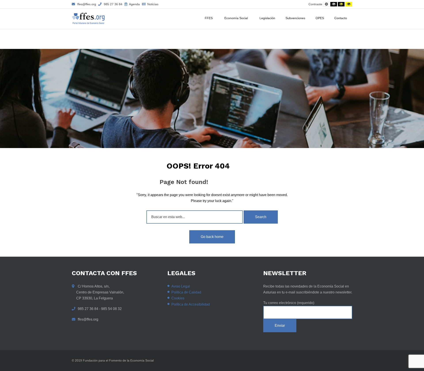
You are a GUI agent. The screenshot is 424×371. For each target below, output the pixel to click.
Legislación (267, 18)
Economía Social (236, 18)
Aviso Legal (180, 286)
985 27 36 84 (113, 4)
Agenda (134, 4)
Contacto (340, 18)
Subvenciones (295, 18)
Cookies (177, 298)
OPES (320, 18)
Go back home (212, 237)
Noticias (152, 4)
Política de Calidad (186, 292)
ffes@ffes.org (86, 4)
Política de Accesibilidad (190, 304)
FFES (209, 18)
